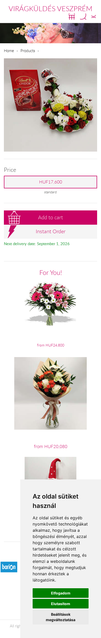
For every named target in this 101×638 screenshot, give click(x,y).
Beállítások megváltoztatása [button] (60, 617)
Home (9, 50)
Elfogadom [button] (60, 593)
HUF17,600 (50, 182)
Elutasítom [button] (60, 603)
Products (27, 50)
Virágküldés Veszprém (50, 8)
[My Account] (93, 16)
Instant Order (51, 231)
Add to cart (50, 217)
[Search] (83, 16)
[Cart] (72, 16)
